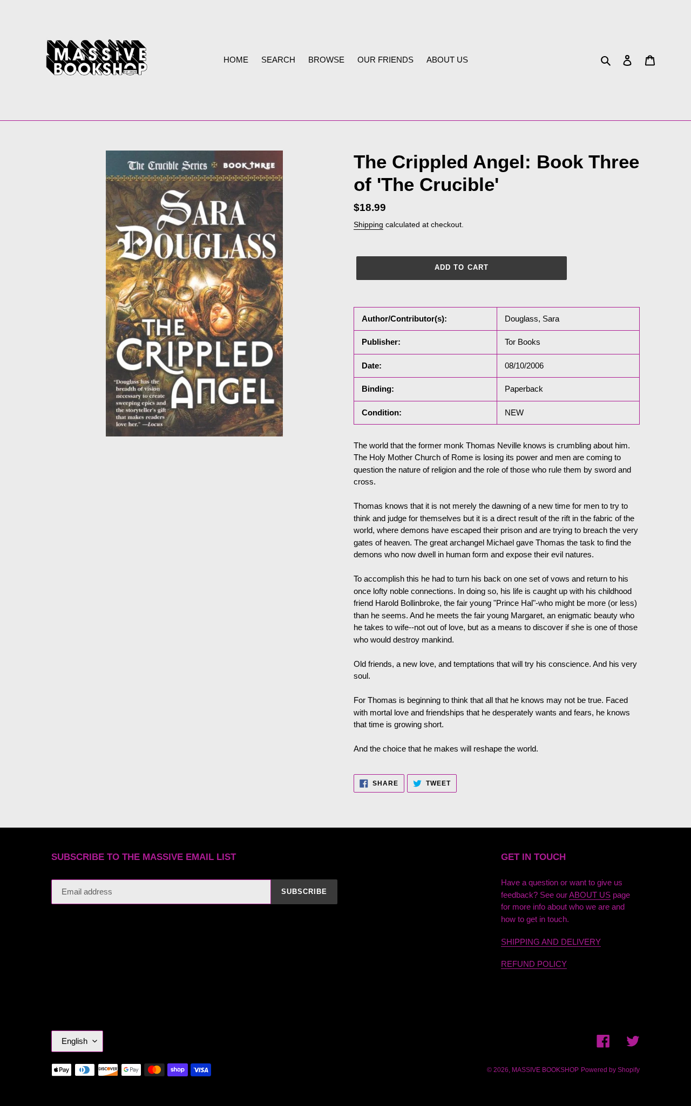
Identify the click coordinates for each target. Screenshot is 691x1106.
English (74, 1041)
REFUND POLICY (534, 963)
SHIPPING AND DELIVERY (551, 941)
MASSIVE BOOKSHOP (545, 1070)
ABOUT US (590, 894)
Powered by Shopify (610, 1070)
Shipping (368, 224)
